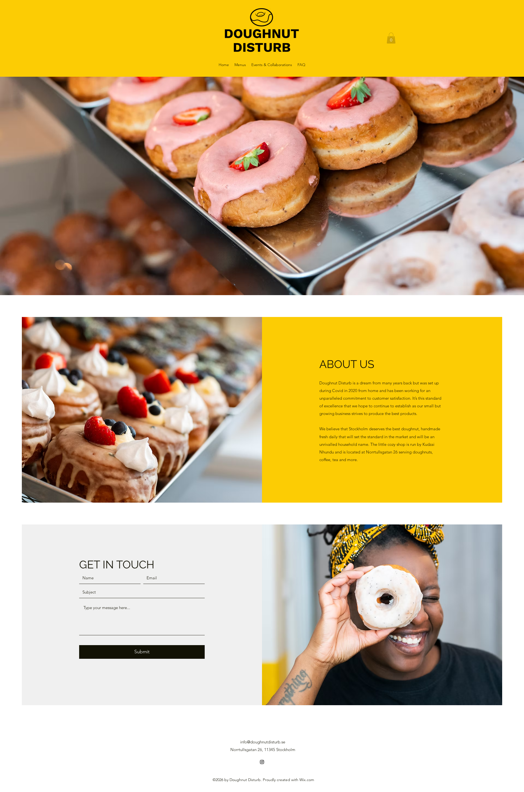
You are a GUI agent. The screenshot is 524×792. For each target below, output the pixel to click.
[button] (391, 38)
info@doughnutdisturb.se (262, 741)
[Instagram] (262, 762)
